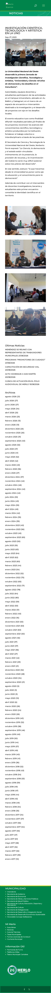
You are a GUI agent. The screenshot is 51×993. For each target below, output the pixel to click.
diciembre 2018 (12, 766)
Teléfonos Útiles (13, 952)
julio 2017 (9, 835)
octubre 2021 (11, 630)
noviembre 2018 (12, 770)
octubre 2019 (11, 726)
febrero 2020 (11, 710)
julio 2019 (9, 738)
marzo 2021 (10, 658)
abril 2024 (9, 509)
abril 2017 (9, 847)
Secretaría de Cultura (15, 907)
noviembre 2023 (12, 529)
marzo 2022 (10, 610)
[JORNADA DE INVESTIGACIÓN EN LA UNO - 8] (25, 336)
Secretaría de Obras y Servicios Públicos (22, 899)
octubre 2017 (11, 823)
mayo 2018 (10, 794)
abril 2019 (9, 750)
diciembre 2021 (12, 622)
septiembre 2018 (13, 778)
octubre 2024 (11, 485)
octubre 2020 (11, 678)
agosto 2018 (10, 782)
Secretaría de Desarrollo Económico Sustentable (26, 914)
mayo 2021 (10, 650)
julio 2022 (9, 593)
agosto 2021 (10, 638)
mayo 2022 (10, 602)
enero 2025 (10, 473)
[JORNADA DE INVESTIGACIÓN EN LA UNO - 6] (25, 235)
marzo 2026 (10, 416)
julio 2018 (9, 787)
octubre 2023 (11, 533)
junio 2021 (9, 646)
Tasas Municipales (14, 934)
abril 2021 (9, 654)
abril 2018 (9, 799)
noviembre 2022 (12, 577)
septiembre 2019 (13, 730)
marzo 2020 (10, 706)
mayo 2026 (10, 409)
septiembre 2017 (13, 827)
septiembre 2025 (13, 441)
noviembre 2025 (12, 433)
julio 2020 (9, 690)
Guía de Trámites (13, 932)
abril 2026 (9, 412)
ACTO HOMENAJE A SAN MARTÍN (20, 374)
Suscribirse (11, 927)
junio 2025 (10, 453)
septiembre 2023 (13, 537)
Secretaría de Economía (16, 896)
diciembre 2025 (12, 429)
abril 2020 (9, 702)
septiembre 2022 (13, 585)
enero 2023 (10, 569)
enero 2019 (10, 762)
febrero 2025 (11, 469)
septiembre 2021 (13, 634)
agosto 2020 (10, 686)
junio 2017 (9, 839)
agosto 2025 (10, 445)
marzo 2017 (10, 851)
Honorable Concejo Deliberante (19, 917)
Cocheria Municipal (14, 939)
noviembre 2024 (13, 481)
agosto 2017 (10, 831)
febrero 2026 (11, 421)
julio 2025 (9, 449)
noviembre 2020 (13, 674)
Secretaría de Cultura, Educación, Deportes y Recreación (24, 904)
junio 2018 (9, 790)
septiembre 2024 (13, 489)
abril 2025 (9, 461)
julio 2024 (9, 497)
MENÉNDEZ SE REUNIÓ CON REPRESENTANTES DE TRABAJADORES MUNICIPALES (23, 352)
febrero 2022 (11, 614)
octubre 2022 (11, 581)
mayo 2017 (10, 843)
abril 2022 (9, 606)
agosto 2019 (10, 734)
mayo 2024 (10, 505)
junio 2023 (10, 549)
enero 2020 (10, 714)
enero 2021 (10, 666)
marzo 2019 (10, 754)
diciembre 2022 (12, 573)
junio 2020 (10, 694)
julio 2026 (9, 400)
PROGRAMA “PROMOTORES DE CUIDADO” (25, 360)
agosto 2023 (10, 541)
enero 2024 (10, 521)
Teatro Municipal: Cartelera (17, 954)
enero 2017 (10, 859)
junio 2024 (10, 501)
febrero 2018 (11, 807)
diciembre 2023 (12, 525)
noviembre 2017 (12, 819)
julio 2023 (9, 545)
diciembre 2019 (12, 718)
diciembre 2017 (12, 815)
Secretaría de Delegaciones (17, 910)
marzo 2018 (10, 803)
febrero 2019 (11, 758)
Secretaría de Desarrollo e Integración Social (24, 912)
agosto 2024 (10, 493)
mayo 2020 (10, 698)
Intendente (11, 892)
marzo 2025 (10, 465)
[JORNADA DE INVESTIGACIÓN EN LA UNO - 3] (25, 302)
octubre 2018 (11, 774)
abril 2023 (9, 557)
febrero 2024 (11, 517)
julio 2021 (9, 642)
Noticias (10, 930)
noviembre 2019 (12, 722)
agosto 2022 (10, 589)
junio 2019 (9, 742)
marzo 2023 (10, 561)
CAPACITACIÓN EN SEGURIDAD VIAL (22, 367)
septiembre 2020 (13, 682)
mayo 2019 (10, 746)
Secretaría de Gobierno (16, 894)
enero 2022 (10, 618)
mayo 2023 (10, 553)
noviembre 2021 (12, 626)
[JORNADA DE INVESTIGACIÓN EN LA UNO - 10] (25, 268)
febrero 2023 (11, 565)
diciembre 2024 (12, 477)
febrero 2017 (11, 855)
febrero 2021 (11, 662)
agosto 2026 (10, 396)
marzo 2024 (10, 513)
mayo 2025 (10, 457)
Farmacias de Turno (15, 950)
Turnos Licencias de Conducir (18, 937)
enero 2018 (10, 811)
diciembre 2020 (12, 670)
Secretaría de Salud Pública (17, 901)
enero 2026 (10, 425)
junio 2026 (10, 404)
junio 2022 (10, 597)
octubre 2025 (11, 437)
